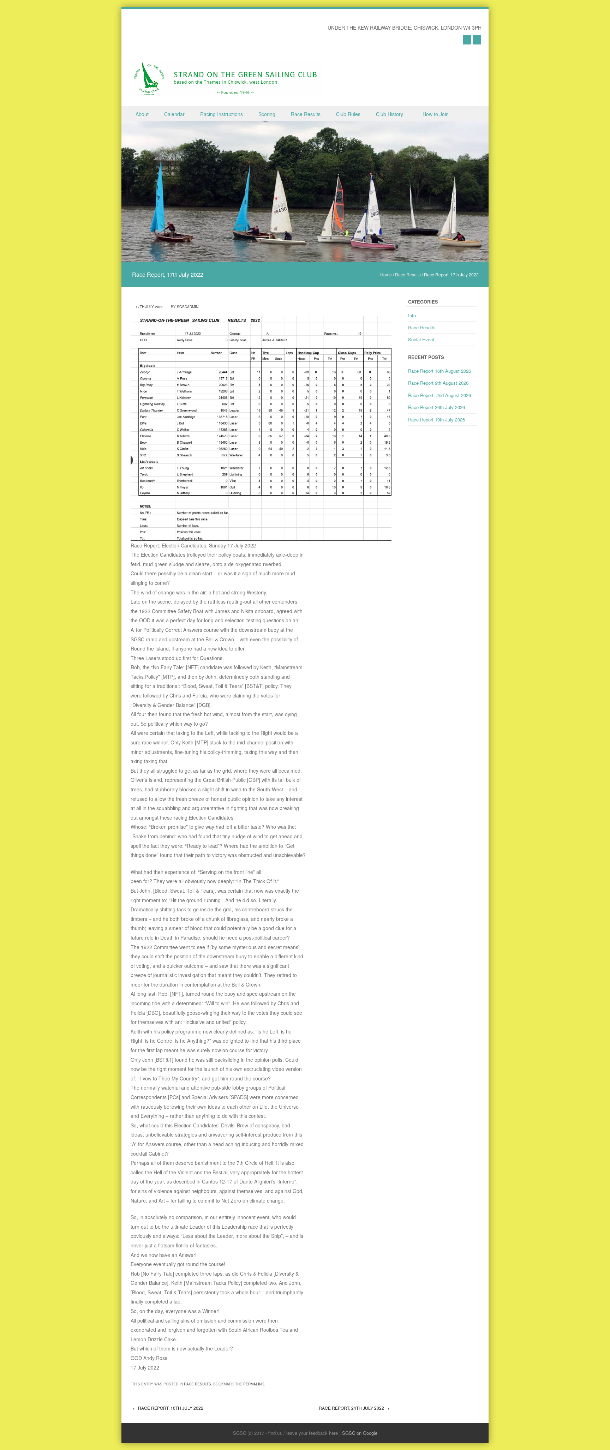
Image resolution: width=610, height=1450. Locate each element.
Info (412, 315)
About (142, 114)
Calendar (174, 114)
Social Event (421, 339)
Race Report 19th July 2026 (436, 419)
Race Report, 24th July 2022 (354, 1408)
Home (386, 274)
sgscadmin (187, 306)
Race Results (306, 114)
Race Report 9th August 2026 (438, 382)
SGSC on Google (359, 1433)
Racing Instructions (221, 114)
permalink (253, 1384)
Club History (389, 114)
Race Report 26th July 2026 (436, 407)
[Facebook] (477, 39)
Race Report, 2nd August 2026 (439, 395)
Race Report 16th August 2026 (439, 370)
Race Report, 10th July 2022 (168, 1408)
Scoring (266, 114)
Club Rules (348, 114)
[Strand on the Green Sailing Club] (227, 78)
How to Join (436, 114)
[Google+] (467, 39)
